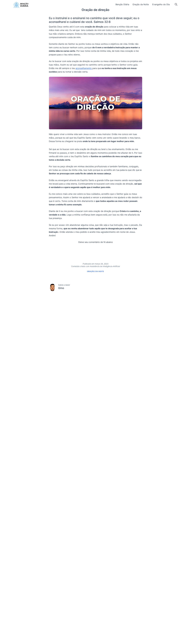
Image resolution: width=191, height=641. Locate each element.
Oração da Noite (141, 4)
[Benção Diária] (20, 5)
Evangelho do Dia (161, 4)
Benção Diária (122, 4)
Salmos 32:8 (102, 22)
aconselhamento (84, 68)
